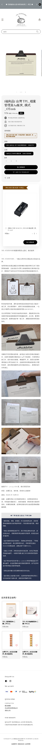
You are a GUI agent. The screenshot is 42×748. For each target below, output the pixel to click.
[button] (2, 20)
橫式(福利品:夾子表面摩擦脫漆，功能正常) (20, 145)
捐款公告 (8, 710)
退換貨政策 (21, 744)
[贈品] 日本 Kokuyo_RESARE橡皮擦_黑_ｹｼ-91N (22, 229)
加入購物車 (21, 167)
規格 (5, 141)
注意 (5, 150)
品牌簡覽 (27, 744)
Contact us (9, 703)
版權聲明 (14, 744)
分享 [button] (8, 178)
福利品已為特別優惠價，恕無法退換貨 (18, 153)
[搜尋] (37, 31)
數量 (5, 157)
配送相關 (8, 706)
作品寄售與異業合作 (11, 708)
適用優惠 (7, 131)
